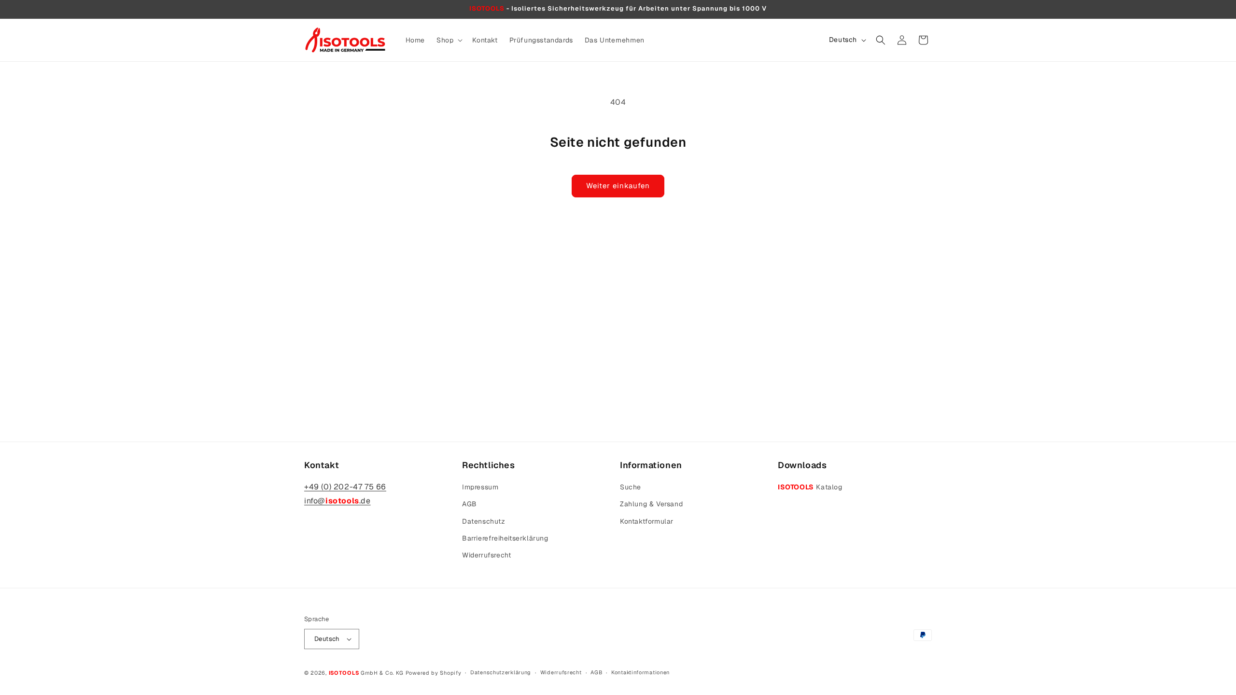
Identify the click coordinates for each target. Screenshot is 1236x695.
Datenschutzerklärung (500, 672)
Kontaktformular (647, 521)
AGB (469, 504)
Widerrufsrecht (486, 555)
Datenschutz (484, 521)
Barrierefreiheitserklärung (505, 538)
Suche (630, 487)
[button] (448, 40)
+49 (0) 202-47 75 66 (345, 487)
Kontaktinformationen (640, 672)
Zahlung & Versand (651, 504)
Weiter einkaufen (618, 185)
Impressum (480, 487)
